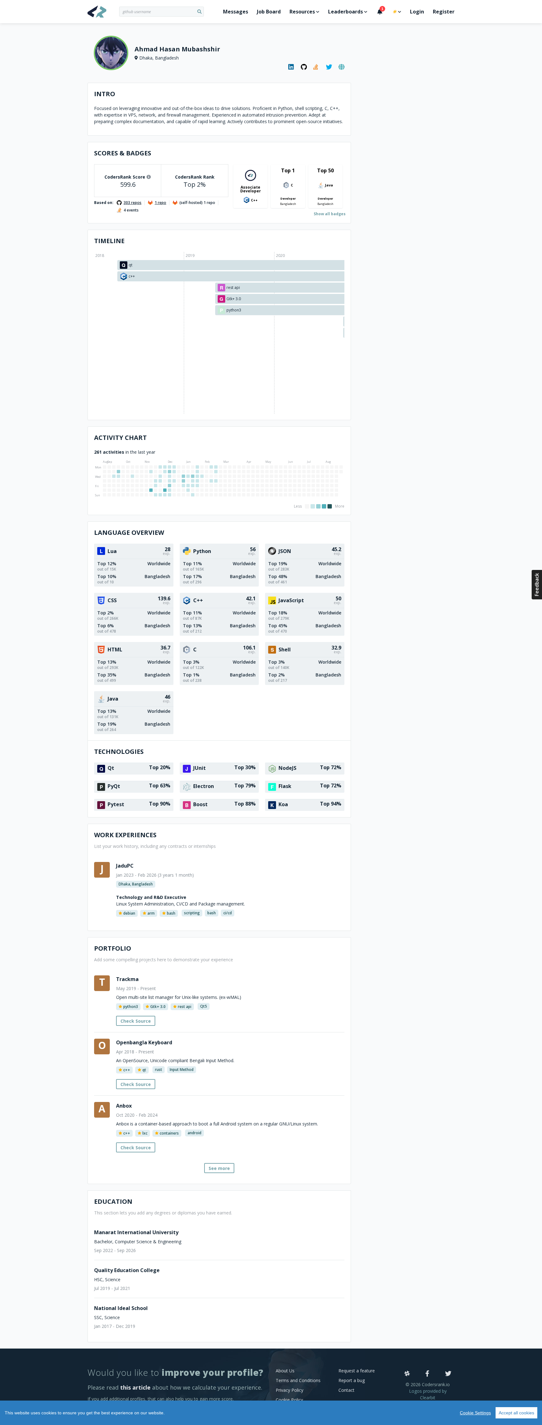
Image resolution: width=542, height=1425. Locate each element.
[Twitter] (448, 1374)
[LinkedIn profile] (291, 67)
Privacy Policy (289, 1390)
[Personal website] (341, 67)
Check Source (135, 1021)
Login (417, 11)
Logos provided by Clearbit (428, 1394)
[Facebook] (427, 1374)
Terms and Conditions (298, 1380)
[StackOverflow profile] (316, 67)
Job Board (269, 11)
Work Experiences (125, 835)
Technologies (119, 751)
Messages (235, 11)
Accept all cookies (516, 1412)
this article (135, 1387)
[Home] (103, 12)
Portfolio (112, 948)
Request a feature (356, 1371)
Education (113, 1201)
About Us (285, 1371)
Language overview (129, 532)
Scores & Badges (122, 153)
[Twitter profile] (329, 67)
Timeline (109, 241)
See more (219, 1168)
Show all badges (330, 214)
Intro (104, 94)
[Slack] (407, 1374)
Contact (346, 1390)
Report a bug (351, 1380)
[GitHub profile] (304, 67)
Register (443, 11)
